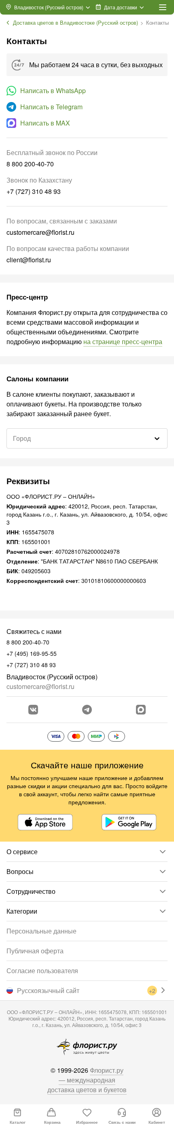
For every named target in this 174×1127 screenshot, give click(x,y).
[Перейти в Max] (141, 710)
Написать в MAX (45, 123)
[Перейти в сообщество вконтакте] (33, 710)
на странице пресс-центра (122, 341)
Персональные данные (41, 931)
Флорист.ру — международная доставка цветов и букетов (87, 1079)
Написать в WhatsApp (53, 90)
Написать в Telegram (51, 106)
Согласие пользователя (42, 970)
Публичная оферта (35, 950)
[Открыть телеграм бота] (87, 710)
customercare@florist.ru (40, 686)
